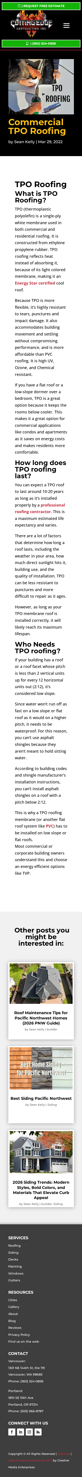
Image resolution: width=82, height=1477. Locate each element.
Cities (12, 1300)
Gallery (13, 1307)
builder (52, 1029)
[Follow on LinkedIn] (20, 1432)
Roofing (14, 1246)
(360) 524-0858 (31, 1381)
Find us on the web (23, 1342)
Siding (52, 1104)
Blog (12, 1321)
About (13, 1314)
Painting (15, 1266)
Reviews (14, 1328)
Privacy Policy (19, 1335)
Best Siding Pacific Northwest (41, 1098)
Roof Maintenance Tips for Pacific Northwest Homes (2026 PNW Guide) (41, 1018)
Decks (13, 1259)
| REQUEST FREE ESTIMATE (43, 6)
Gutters (14, 1280)
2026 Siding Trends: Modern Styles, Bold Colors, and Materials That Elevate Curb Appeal (41, 1190)
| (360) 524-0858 (43, 43)
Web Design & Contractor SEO (30, 1460)
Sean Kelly (24, 141)
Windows (15, 1273)
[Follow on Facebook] (11, 1432)
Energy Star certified (35, 283)
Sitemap (64, 1453)
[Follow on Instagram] (29, 1432)
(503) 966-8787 (31, 1411)
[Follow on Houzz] (38, 1432)
